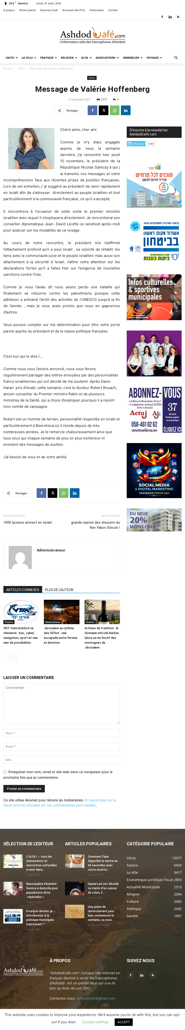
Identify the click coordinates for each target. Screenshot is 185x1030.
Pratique (46, 57)
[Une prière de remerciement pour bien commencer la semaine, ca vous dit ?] (74, 911)
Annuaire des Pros (73, 10)
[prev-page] (6, 657)
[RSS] (178, 17)
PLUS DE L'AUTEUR (59, 590)
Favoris (9, 622)
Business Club (49, 10)
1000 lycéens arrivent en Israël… (28, 522)
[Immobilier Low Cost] (154, 530)
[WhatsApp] (114, 110)
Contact (113, 10)
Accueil (8, 68)
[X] (103, 110)
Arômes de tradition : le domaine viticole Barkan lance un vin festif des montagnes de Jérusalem (102, 637)
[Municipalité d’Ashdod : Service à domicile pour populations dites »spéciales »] (13, 888)
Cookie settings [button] (95, 1022)
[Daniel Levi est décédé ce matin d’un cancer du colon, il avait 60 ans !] (74, 888)
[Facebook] (162, 17)
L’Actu (10, 57)
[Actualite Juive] (154, 431)
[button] (176, 58)
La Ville (27, 57)
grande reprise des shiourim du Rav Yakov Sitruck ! (95, 525)
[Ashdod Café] (92, 36)
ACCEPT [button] (124, 1022)
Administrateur (51, 550)
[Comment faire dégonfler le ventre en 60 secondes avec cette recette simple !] (74, 861)
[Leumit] (154, 375)
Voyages (152, 57)
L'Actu (22, 68)
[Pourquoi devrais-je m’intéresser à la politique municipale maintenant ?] (13, 916)
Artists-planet (27, 10)
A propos (9, 10)
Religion (67, 57)
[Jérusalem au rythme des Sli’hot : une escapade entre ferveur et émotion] (61, 612)
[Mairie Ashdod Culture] (154, 319)
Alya (84, 57)
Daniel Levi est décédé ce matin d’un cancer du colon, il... (103, 888)
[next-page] (14, 657)
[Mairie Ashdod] (154, 262)
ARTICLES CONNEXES (22, 590)
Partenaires (97, 10)
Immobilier (131, 57)
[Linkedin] (170, 17)
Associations (105, 57)
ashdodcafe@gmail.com (96, 998)
